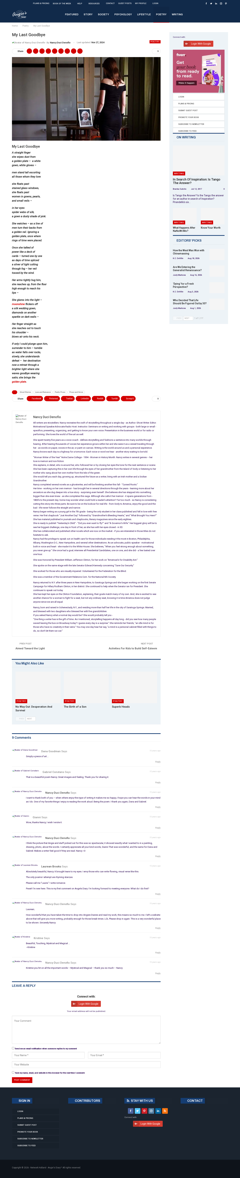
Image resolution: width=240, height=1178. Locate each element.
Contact (110, 3)
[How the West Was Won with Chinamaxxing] (217, 254)
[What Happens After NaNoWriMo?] (185, 216)
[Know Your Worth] (213, 216)
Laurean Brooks (51, 866)
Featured (71, 14)
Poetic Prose (60, 392)
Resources (94, 3)
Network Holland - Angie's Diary (45, 1167)
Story (88, 14)
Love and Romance (43, 392)
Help (79, 3)
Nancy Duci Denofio (57, 792)
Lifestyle (144, 14)
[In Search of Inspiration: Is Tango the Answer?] (199, 161)
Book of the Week (62, 3)
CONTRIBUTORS (87, 1100)
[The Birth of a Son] (86, 687)
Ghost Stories (25, 392)
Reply (158, 762)
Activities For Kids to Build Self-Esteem (133, 648)
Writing (177, 14)
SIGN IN (24, 1100)
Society (103, 14)
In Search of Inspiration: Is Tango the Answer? (196, 181)
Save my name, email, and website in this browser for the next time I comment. (50, 1073)
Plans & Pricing (41, 3)
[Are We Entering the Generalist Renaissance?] (217, 271)
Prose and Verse (76, 392)
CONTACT (195, 1100)
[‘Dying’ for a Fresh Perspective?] (217, 287)
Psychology (123, 14)
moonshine (18, 304)
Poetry (161, 14)
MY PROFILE (140, 3)
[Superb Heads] (134, 687)
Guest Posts (125, 3)
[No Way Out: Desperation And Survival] (38, 687)
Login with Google (88, 1003)
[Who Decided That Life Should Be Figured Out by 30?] (217, 304)
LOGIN (155, 3)
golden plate (19, 381)
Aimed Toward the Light (30, 648)
